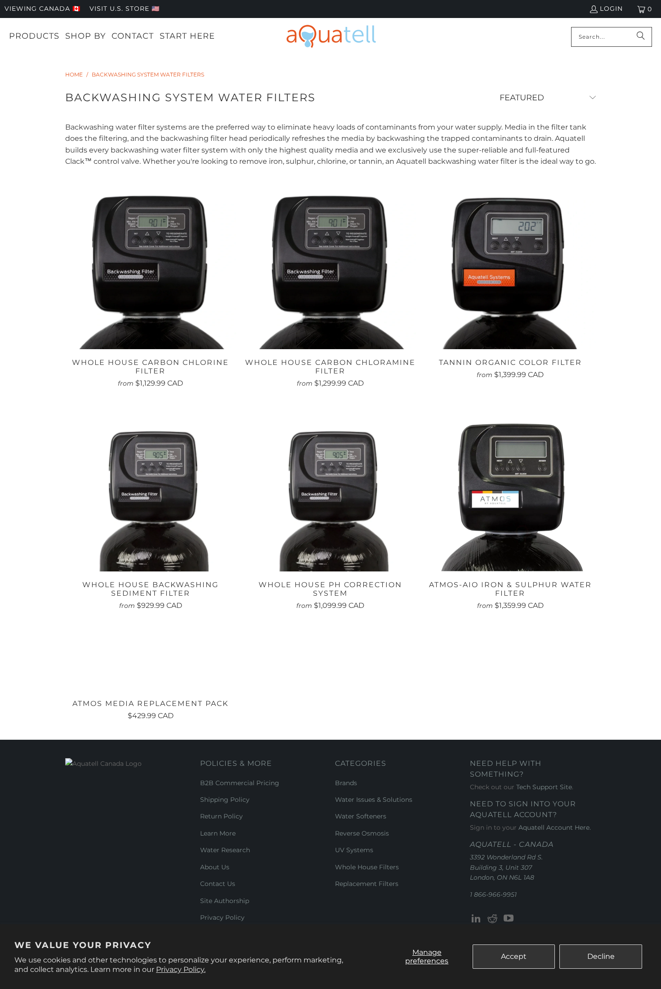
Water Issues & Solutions (373, 800)
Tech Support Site (544, 787)
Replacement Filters (366, 884)
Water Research (225, 850)
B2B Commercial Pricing (239, 783)
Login (611, 8)
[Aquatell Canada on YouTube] (508, 919)
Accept (514, 956)
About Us (214, 867)
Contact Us (217, 884)
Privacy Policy (222, 917)
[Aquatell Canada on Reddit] (493, 919)
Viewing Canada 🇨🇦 (42, 8)
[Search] (641, 37)
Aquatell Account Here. (554, 827)
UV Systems (354, 850)
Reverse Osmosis (362, 833)
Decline (601, 956)
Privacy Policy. (180, 969)
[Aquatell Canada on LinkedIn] (476, 919)
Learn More (218, 833)
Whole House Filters (367, 867)
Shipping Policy (225, 800)
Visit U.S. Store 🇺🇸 (124, 8)
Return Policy (221, 816)
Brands (346, 783)
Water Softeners (360, 816)
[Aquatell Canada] (331, 36)
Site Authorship (224, 901)
